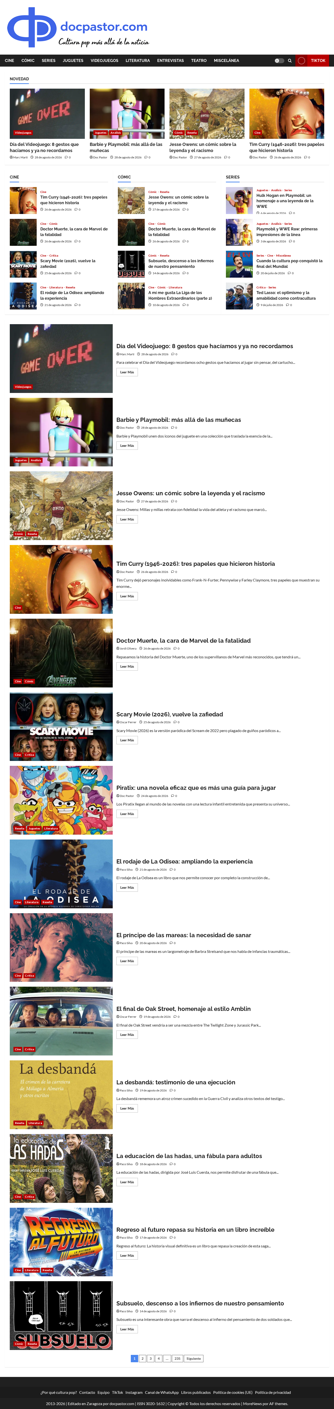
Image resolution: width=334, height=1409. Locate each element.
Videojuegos (104, 60)
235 (177, 1358)
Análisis (116, 132)
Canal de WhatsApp (162, 1392)
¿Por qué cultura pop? (59, 1392)
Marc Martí (20, 157)
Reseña (192, 132)
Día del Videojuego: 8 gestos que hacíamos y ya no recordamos (61, 358)
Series (49, 60)
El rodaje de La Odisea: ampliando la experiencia (23, 296)
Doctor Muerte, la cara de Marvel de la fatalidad (23, 232)
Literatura (138, 60)
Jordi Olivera (128, 648)
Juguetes (73, 60)
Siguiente (194, 1358)
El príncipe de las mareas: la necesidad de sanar (61, 947)
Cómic (28, 60)
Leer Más (129, 373)
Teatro (199, 60)
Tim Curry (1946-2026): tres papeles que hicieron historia (23, 200)
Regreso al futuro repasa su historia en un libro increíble (61, 1242)
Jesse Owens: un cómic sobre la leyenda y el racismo (131, 200)
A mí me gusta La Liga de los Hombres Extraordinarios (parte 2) (131, 296)
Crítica (53, 255)
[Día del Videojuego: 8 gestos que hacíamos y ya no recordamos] (47, 114)
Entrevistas (170, 60)
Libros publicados (196, 1392)
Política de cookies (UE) (233, 1392)
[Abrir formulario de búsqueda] (290, 60)
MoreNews (252, 1403)
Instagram (134, 1392)
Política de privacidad (273, 1392)
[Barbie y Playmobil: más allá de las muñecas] (127, 114)
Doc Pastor (100, 157)
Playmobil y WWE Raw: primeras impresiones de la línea (239, 232)
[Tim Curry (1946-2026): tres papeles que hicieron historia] (286, 114)
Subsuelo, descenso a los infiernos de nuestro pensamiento (131, 264)
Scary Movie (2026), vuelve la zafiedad (23, 264)
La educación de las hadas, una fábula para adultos (61, 1168)
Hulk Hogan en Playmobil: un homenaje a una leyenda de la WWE (239, 200)
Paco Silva (126, 869)
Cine (9, 60)
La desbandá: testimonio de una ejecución (61, 1094)
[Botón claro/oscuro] (279, 60)
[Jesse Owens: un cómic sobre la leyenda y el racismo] (207, 114)
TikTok (318, 60)
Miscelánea (226, 60)
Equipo (104, 1392)
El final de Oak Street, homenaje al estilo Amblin (61, 1021)
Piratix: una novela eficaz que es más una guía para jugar (61, 800)
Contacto (87, 1392)
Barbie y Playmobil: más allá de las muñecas (61, 432)
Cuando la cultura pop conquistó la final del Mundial (239, 264)
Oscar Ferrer (128, 722)
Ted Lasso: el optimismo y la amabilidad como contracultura (239, 296)
